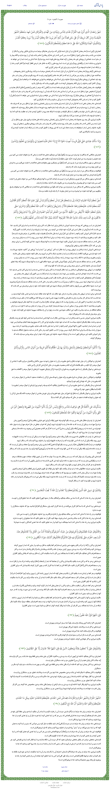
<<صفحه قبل (65, 771)
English (9, 5)
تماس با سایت (44, 782)
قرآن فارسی (51, 785)
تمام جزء (45, 767)
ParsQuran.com (55, 787)
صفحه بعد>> (44, 771)
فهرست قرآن (62, 5)
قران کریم (59, 785)
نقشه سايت (55, 782)
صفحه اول (80, 5)
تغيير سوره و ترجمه (73, 23)
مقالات (25, 5)
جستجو (30, 23)
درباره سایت (66, 782)
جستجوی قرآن (42, 5)
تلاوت (50, 23)
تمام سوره (64, 767)
